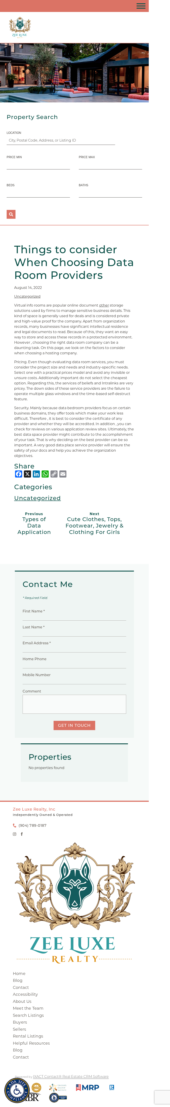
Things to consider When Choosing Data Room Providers (74, 262)
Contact (21, 987)
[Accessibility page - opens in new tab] (58, 1100)
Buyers (20, 1022)
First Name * (34, 611)
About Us (22, 1001)
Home (19, 973)
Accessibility (25, 994)
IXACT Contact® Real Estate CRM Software (71, 1076)
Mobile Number (37, 675)
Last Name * (33, 627)
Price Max (87, 157)
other (104, 305)
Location (14, 132)
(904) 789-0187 (32, 825)
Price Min (14, 157)
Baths (83, 185)
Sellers (19, 1029)
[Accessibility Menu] (17, 1090)
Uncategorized (27, 296)
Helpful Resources (31, 1043)
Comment (32, 691)
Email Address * (37, 643)
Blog (17, 980)
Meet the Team (28, 1008)
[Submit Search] (11, 214)
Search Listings (28, 1015)
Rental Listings (28, 1036)
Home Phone (34, 659)
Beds (11, 185)
